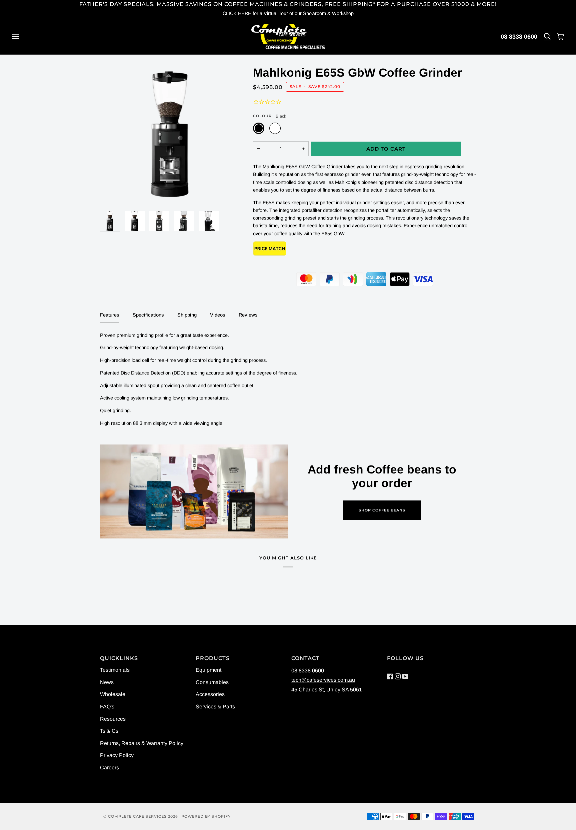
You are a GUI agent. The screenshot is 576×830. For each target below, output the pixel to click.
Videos (217, 315)
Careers (109, 767)
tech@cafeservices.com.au (323, 680)
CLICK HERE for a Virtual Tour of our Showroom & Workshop (288, 13)
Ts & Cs (109, 731)
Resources (113, 719)
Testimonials (115, 670)
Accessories (210, 694)
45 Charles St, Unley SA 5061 (326, 689)
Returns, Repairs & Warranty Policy (141, 743)
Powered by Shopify (206, 816)
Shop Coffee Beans (382, 510)
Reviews (248, 315)
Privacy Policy (117, 755)
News (107, 682)
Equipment (208, 670)
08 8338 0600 (519, 36)
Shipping (187, 315)
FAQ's (107, 706)
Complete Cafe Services (137, 816)
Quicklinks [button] (119, 658)
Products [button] (213, 658)
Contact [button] (305, 658)
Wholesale (112, 694)
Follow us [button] (405, 658)
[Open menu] (22, 37)
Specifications (148, 315)
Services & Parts (215, 706)
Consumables (212, 682)
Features (109, 315)
